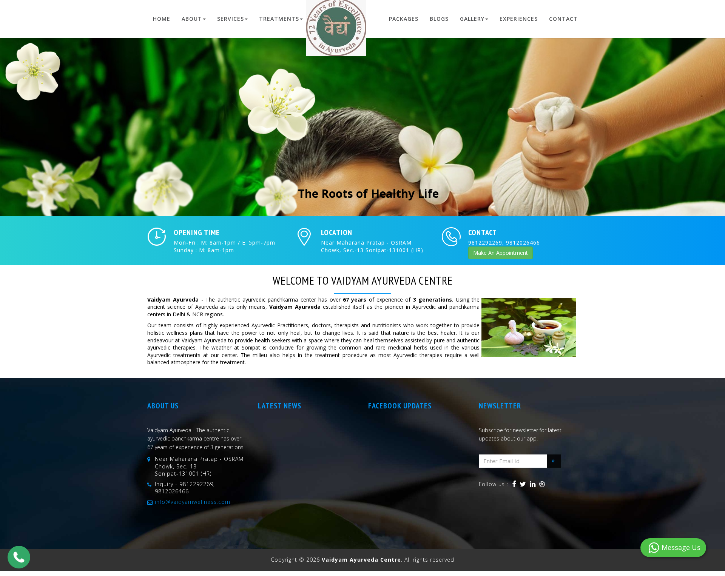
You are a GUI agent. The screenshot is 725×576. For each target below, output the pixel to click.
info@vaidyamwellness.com (192, 501)
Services (230, 18)
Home (161, 18)
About (192, 18)
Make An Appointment (500, 252)
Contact (563, 18)
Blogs (439, 18)
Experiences (519, 18)
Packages (403, 18)
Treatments (279, 18)
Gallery (472, 18)
